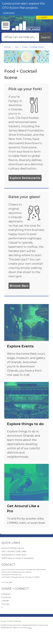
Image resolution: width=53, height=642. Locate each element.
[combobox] (44, 17)
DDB (18, 551)
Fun (17, 47)
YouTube (5, 604)
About (21, 548)
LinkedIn (5, 601)
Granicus (30, 627)
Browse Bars (19, 285)
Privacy (4, 621)
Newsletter (29, 558)
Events (4, 548)
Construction (9, 13)
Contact (18, 558)
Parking (12, 548)
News (10, 558)
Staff (3, 558)
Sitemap (18, 621)
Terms (10, 621)
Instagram (5, 594)
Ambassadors (7, 555)
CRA (3, 551)
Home (7, 47)
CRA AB (10, 551)
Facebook (6, 597)
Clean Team (21, 555)
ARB (24, 551)
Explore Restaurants (25, 178)
